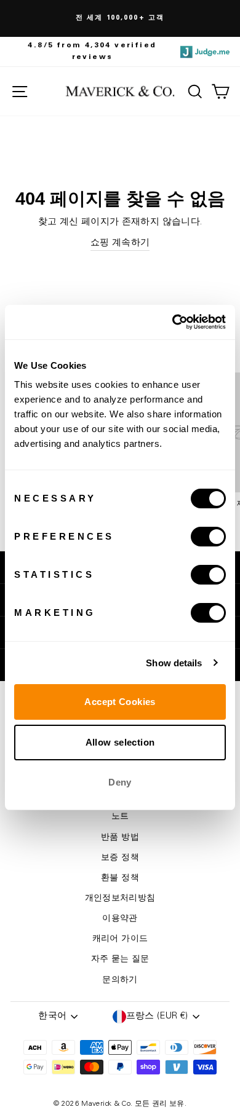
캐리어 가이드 (120, 939)
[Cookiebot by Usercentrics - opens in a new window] (172, 322)
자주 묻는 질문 (120, 959)
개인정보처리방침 (120, 898)
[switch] (208, 536)
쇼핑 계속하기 (120, 243)
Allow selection (120, 742)
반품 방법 (120, 837)
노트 (120, 817)
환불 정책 (120, 878)
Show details (174, 663)
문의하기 (119, 980)
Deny (120, 782)
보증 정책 (120, 858)
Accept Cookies (119, 701)
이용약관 (119, 919)
